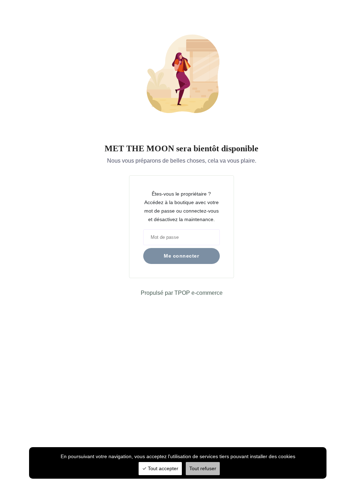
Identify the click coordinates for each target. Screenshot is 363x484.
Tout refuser (202, 468)
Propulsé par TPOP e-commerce (182, 293)
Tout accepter (162, 468)
